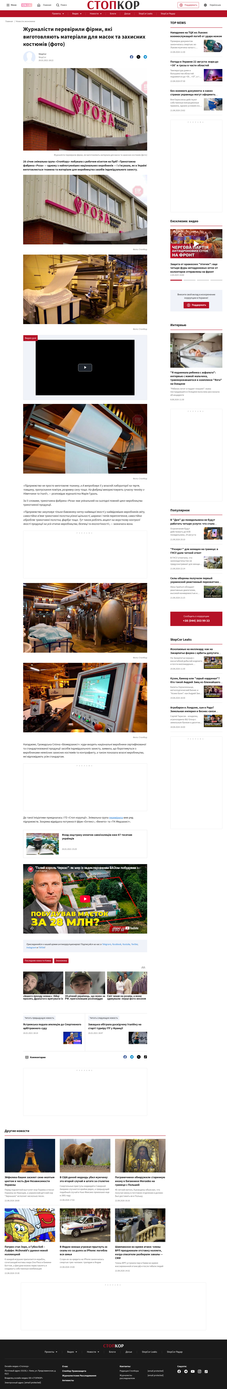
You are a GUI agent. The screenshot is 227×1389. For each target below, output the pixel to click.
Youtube (126, 944)
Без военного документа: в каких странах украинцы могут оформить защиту (192, 94)
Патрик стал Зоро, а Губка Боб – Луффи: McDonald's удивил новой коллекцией (26, 1250)
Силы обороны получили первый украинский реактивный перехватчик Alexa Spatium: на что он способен (194, 582)
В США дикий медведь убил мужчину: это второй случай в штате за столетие (84, 1179)
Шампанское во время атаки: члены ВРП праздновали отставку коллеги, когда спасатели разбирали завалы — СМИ (139, 1252)
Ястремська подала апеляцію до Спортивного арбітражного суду (52, 1026)
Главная (9, 21)
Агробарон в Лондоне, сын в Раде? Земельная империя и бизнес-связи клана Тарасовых (193, 711)
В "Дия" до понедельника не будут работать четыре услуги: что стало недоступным (192, 523)
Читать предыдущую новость (39, 1018)
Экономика (61, 960)
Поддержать (191, 5)
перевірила (116, 818)
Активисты (68, 1380)
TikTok (41, 947)
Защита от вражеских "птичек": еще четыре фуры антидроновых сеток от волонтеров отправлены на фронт (194, 268)
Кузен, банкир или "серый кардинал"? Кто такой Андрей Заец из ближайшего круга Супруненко (195, 682)
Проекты (56, 13)
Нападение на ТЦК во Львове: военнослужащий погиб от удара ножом (196, 34)
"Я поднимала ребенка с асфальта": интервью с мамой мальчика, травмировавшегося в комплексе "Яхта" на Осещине (196, 378)
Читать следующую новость (104, 1018)
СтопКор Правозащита (74, 1371)
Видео (75, 13)
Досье (127, 13)
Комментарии (38, 1057)
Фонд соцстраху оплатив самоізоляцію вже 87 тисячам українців (97, 837)
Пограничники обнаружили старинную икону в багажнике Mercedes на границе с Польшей (140, 1181)
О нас (65, 1366)
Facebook (116, 944)
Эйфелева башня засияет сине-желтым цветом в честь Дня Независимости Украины (30, 1181)
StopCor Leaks (145, 13)
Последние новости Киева (38, 960)
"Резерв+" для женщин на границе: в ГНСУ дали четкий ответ (194, 551)
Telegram (106, 944)
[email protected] (32, 1382)
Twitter (134, 944)
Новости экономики (25, 21)
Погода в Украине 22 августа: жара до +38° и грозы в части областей (194, 63)
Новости (94, 13)
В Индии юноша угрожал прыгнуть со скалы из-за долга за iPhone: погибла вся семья (83, 1250)
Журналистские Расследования (79, 1375)
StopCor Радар (168, 13)
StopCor (42, 54)
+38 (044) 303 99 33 (196, 621)
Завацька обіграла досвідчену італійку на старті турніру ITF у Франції (114, 1026)
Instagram (31, 947)
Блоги (113, 13)
